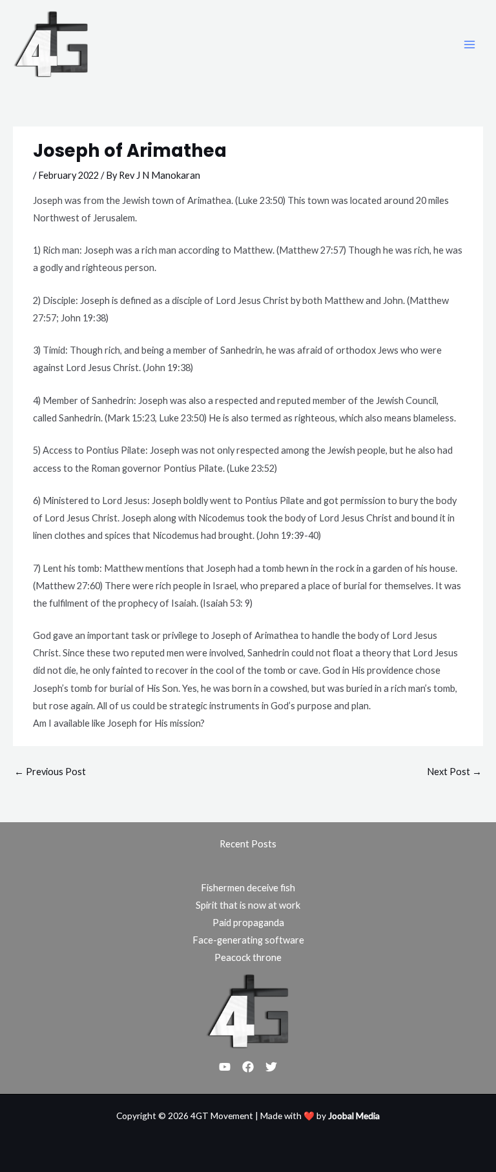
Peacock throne (248, 957)
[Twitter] (271, 1067)
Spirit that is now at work (248, 905)
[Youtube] (225, 1067)
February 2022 (68, 175)
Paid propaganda (248, 922)
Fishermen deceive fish (248, 887)
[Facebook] (248, 1067)
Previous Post (50, 771)
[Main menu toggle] (469, 44)
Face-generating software (248, 940)
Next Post (454, 771)
